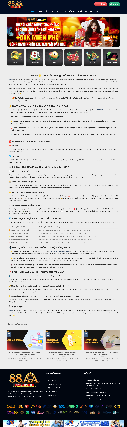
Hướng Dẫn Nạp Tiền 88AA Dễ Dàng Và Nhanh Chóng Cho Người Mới (63, 354)
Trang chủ (33, 11)
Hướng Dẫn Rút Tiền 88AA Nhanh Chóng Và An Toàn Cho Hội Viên (102, 354)
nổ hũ (63, 11)
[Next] (120, 348)
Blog (96, 11)
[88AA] (16, 4)
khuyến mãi (88, 11)
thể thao (71, 11)
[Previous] (6, 348)
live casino (54, 11)
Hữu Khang (96, 399)
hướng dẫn (43, 11)
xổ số (79, 11)
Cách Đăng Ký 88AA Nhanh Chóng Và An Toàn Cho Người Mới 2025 (24, 354)
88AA (99, 380)
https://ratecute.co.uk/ (102, 395)
